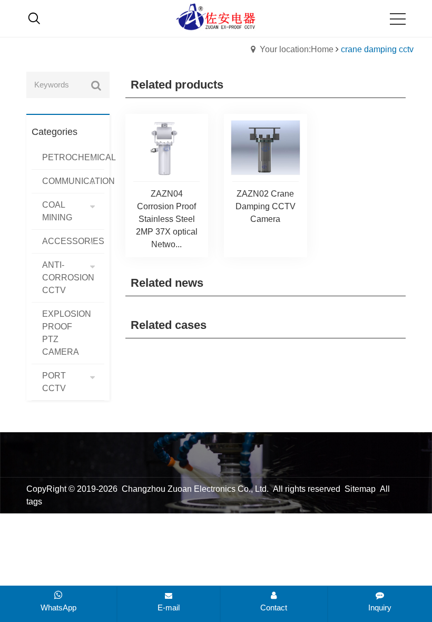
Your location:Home (296, 49)
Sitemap (360, 488)
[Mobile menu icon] (398, 19)
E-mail (169, 607)
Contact (273, 607)
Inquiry (379, 607)
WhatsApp (58, 607)
